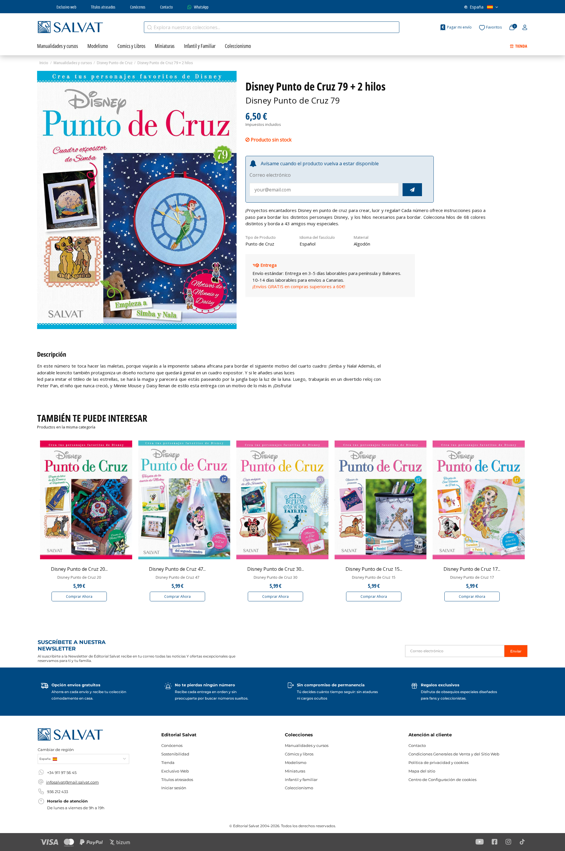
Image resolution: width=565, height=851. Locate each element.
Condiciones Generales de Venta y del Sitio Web (453, 754)
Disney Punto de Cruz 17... (471, 569)
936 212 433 (57, 791)
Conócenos (137, 7)
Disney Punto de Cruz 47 (177, 577)
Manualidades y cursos (306, 745)
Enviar (515, 651)
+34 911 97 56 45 (62, 772)
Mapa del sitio (421, 771)
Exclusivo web (66, 7)
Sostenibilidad (175, 754)
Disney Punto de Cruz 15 (374, 577)
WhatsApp (201, 7)
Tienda (168, 762)
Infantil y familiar (301, 779)
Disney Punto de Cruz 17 (472, 577)
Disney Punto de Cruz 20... (79, 569)
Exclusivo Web (175, 771)
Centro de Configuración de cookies (442, 779)
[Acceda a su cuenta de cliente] (524, 27)
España (476, 7)
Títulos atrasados (103, 7)
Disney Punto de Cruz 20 (79, 577)
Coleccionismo (299, 787)
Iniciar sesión (173, 787)
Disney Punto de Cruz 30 (275, 577)
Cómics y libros (299, 754)
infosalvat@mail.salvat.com (72, 782)
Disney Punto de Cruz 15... (373, 569)
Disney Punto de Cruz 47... (177, 569)
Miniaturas (295, 771)
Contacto (166, 7)
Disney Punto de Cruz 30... (275, 569)
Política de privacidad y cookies (438, 762)
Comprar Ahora (79, 596)
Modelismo (295, 762)
